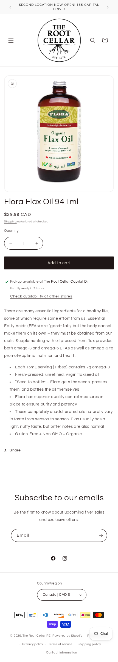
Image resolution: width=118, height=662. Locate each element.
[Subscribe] (101, 535)
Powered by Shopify (67, 635)
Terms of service (60, 644)
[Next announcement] (108, 7)
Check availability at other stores (41, 296)
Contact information (61, 652)
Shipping (10, 221)
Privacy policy (32, 644)
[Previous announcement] (10, 7)
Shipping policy (89, 644)
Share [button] (15, 450)
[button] (11, 40)
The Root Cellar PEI (37, 635)
